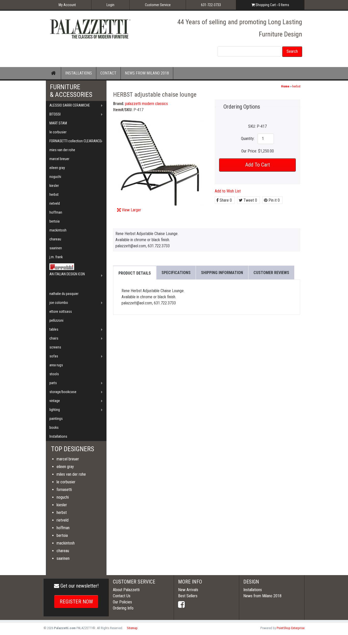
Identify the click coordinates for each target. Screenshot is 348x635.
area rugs (56, 365)
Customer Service (158, 5)
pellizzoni (56, 320)
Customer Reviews (271, 272)
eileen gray (57, 168)
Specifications (176, 272)
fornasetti (64, 489)
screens (55, 347)
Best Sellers (187, 595)
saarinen (55, 248)
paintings (56, 419)
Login (110, 5)
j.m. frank (56, 257)
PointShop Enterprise (290, 628)
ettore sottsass (60, 311)
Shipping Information (222, 272)
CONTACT (108, 73)
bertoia (54, 221)
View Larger (131, 210)
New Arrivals (188, 589)
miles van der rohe (71, 474)
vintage (54, 401)
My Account (67, 5)
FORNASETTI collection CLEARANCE (75, 141)
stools (54, 374)
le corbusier (57, 132)
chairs (53, 338)
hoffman (55, 212)
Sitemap (132, 628)
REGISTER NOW (76, 602)
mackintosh (57, 230)
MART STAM (58, 123)
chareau (55, 239)
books (54, 427)
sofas (53, 356)
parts (53, 383)
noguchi (55, 177)
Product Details (134, 273)
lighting (54, 410)
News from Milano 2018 (262, 595)
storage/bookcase (62, 392)
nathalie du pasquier (63, 294)
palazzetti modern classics (146, 103)
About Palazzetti (126, 589)
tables (53, 329)
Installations (58, 436)
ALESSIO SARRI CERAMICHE (69, 105)
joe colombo (58, 303)
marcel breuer (59, 159)
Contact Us (121, 595)
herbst (296, 86)
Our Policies (122, 602)
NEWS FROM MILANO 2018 (147, 73)
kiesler (54, 186)
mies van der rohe (62, 150)
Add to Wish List (228, 191)
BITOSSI (55, 114)
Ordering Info (123, 608)
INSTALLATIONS (78, 73)
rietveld (54, 203)
